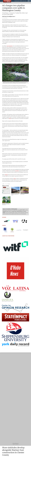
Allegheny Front (5, 211)
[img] (6, 190)
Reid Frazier (14, 211)
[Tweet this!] (3, 184)
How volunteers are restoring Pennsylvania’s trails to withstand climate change (6, 204)
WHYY (24, 209)
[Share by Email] (7, 184)
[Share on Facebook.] (5, 184)
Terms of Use (13, 349)
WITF (21, 209)
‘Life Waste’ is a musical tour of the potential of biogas (24, 194)
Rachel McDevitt (19, 211)
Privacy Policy (17, 349)
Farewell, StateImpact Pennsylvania (6, 193)
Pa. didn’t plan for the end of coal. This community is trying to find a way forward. (15, 194)
